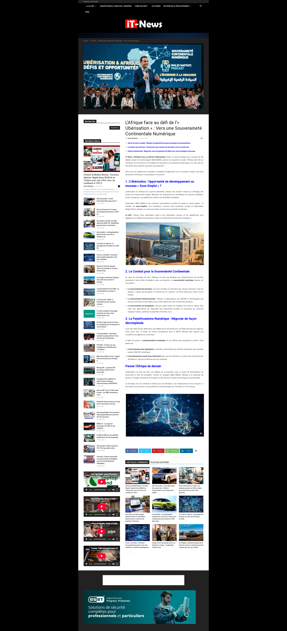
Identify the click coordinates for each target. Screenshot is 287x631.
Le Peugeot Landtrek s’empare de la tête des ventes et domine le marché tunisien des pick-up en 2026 (191, 545)
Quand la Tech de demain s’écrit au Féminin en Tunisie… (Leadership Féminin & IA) (163, 545)
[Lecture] (86, 490)
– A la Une (89, 6)
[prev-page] (126, 551)
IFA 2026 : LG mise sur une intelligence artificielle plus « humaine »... (106, 347)
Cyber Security (141, 6)
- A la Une (93, 41)
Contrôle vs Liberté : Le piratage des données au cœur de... (108, 246)
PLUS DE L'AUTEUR (160, 462)
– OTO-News (155, 6)
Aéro (87, 12)
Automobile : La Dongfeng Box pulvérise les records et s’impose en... (108, 234)
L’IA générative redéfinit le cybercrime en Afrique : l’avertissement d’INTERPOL (107, 381)
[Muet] (113, 490)
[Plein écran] (117, 490)
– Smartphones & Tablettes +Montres (115, 6)
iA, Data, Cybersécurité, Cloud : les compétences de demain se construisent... (108, 324)
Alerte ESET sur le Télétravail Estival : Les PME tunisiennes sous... (107, 392)
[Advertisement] (143, 580)
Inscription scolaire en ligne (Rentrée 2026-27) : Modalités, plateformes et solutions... (108, 223)
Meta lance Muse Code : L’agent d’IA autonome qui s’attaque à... (108, 358)
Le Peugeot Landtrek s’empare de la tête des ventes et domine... (108, 280)
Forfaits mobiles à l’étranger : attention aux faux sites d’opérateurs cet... (107, 313)
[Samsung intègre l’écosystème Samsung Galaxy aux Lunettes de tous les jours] (89, 415)
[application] (102, 482)
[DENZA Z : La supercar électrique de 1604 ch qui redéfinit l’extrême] (89, 426)
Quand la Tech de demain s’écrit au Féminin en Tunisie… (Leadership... (107, 268)
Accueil (86, 41)
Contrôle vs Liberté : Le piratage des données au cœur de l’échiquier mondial (191, 517)
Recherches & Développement (176, 6)
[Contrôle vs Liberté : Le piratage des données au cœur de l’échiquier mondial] (191, 504)
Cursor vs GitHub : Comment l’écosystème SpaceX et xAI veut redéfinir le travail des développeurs (137, 545)
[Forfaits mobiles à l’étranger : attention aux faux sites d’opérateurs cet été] (89, 314)
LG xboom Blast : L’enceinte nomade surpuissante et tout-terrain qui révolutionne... (108, 336)
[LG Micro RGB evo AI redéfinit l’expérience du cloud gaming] (89, 438)
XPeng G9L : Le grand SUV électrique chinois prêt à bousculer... (106, 370)
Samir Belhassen (133, 138)
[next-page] (130, 551)
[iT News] (143, 24)
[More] (196, 451)
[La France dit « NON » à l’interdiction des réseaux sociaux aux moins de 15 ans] (89, 302)
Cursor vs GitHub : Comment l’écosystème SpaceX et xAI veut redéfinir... (107, 257)
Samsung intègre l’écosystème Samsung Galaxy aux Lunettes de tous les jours (108, 415)
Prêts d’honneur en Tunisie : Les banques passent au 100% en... (108, 212)
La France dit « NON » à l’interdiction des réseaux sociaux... (106, 302)
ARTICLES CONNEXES (137, 462)
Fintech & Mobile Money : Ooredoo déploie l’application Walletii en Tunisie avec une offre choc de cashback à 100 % (101, 178)
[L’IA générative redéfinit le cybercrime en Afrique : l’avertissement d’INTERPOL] (89, 382)
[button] (200, 6)
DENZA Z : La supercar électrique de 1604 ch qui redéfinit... (106, 426)
